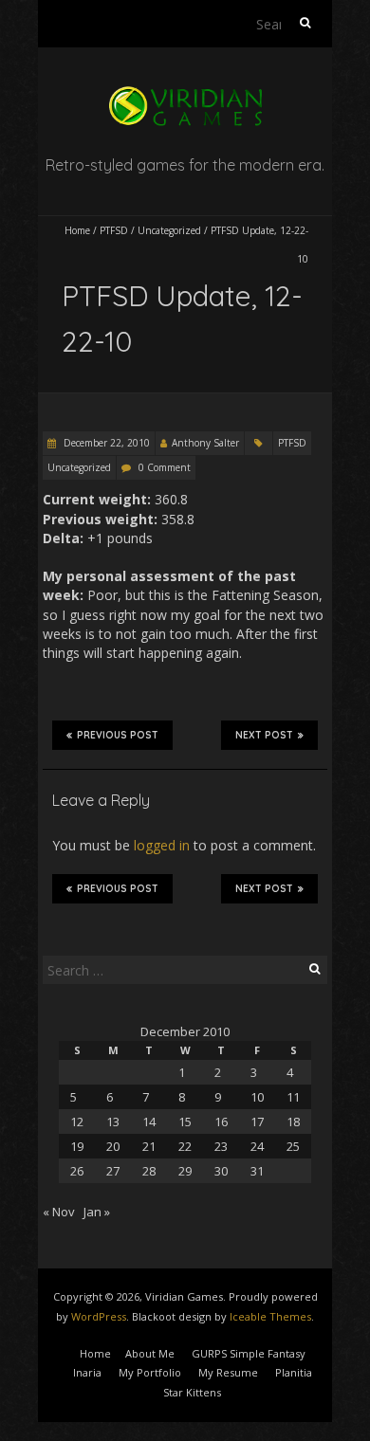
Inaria (87, 1372)
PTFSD (114, 230)
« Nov (59, 1211)
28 (149, 1170)
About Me (150, 1353)
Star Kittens (192, 1392)
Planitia (293, 1372)
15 (185, 1121)
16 (221, 1121)
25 (293, 1146)
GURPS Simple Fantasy (248, 1353)
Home (77, 230)
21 (149, 1146)
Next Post (264, 735)
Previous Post (117, 735)
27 (113, 1170)
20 (113, 1146)
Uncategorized (169, 230)
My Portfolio (150, 1372)
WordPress (98, 1316)
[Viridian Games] (185, 94)
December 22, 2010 (105, 442)
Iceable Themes (270, 1316)
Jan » (96, 1211)
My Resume (228, 1372)
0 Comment (165, 467)
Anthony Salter (205, 442)
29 (185, 1170)
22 (185, 1146)
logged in (162, 845)
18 (293, 1121)
